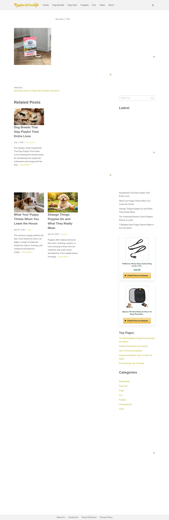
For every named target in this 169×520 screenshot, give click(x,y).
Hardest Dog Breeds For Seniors (133, 346)
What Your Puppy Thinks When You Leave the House (26, 219)
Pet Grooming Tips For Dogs (131, 363)
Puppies (85, 5)
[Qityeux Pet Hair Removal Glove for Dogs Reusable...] (137, 297)
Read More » (26, 165)
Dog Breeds (58, 5)
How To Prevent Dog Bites (130, 351)
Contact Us (73, 517)
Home (46, 5)
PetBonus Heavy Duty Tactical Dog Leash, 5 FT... (137, 265)
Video (102, 5)
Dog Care (72, 5)
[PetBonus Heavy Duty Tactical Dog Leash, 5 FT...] (137, 249)
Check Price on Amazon (137, 275)
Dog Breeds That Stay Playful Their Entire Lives (26, 132)
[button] (114, 5)
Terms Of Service (89, 517)
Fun (94, 5)
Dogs (29, 230)
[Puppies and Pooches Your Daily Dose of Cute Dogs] (26, 5)
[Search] (153, 5)
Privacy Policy (106, 517)
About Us (61, 517)
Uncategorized (125, 404)
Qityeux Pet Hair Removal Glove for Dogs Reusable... (137, 313)
